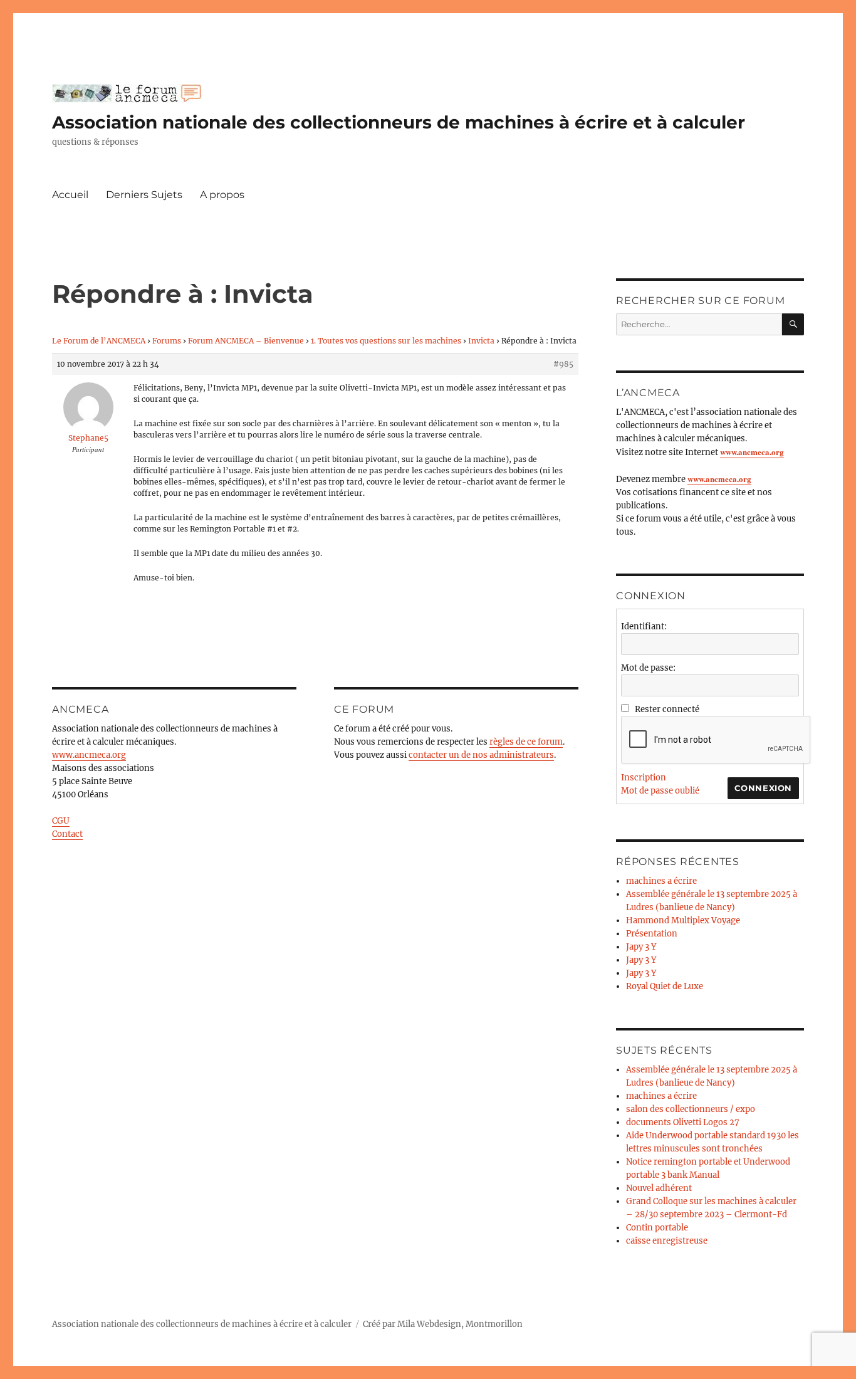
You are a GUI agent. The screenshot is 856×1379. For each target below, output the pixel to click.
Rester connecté (667, 709)
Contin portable (657, 1227)
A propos (222, 195)
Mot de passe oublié (660, 790)
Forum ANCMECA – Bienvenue (246, 340)
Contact (67, 834)
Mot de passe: (648, 668)
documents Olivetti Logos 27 (682, 1122)
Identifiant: (644, 626)
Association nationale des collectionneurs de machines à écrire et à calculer (398, 122)
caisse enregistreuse (666, 1240)
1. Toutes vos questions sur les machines (386, 340)
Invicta (481, 340)
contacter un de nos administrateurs (481, 755)
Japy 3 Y (641, 946)
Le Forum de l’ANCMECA (98, 340)
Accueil (70, 195)
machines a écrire (661, 881)
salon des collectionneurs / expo (690, 1109)
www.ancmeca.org (89, 755)
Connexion (763, 788)
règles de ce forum (526, 742)
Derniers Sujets (144, 195)
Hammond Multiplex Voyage (683, 920)
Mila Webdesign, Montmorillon (460, 1324)
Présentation (651, 933)
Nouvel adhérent (659, 1188)
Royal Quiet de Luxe (664, 986)
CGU (61, 820)
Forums (166, 340)
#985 (563, 364)
